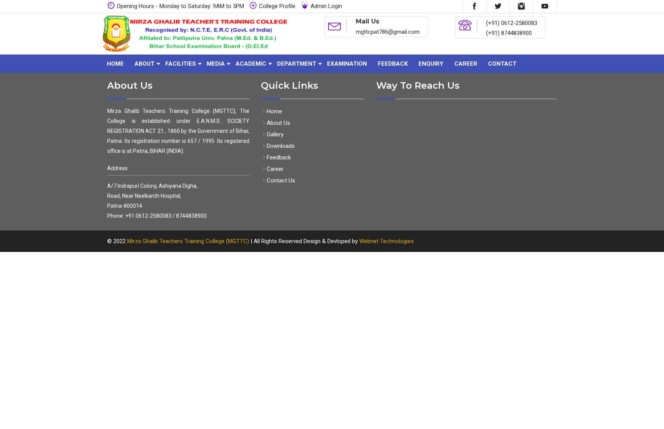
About (144, 63)
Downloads (281, 145)
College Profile (277, 6)
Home (115, 63)
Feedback (393, 63)
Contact (502, 63)
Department (296, 63)
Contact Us (281, 180)
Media (216, 63)
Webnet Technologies (386, 241)
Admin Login (326, 6)
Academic (251, 63)
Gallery (275, 134)
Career (465, 63)
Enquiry (430, 63)
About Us (278, 122)
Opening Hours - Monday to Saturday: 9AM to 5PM (180, 6)
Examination (347, 63)
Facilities (180, 63)
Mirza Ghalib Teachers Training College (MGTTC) (189, 241)
